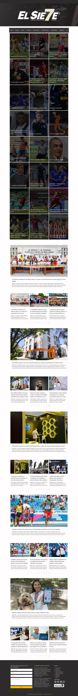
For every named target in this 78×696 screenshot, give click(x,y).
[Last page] (49, 526)
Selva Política (54, 30)
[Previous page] (31, 526)
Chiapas (17, 30)
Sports (22, 30)
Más (60, 30)
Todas (11, 30)
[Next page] (47, 526)
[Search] (67, 1)
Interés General (45, 30)
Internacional (36, 30)
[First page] (29, 526)
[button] (66, 30)
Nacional (29, 30)
